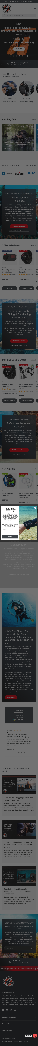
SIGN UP (10, 536)
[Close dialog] (35, 508)
